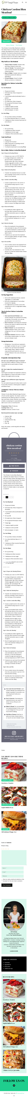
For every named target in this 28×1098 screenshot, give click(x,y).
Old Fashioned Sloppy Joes (8, 832)
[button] (22, 2)
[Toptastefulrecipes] (10, 2)
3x (12, 497)
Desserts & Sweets (7, 780)
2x (9, 497)
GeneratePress (20, 1093)
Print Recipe (19, 45)
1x (6, 497)
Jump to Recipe (10, 45)
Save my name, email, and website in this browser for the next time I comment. (13, 880)
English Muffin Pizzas (7, 807)
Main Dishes (6, 41)
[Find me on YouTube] (14, 1085)
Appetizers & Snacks (7, 804)
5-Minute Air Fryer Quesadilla (11, 1070)
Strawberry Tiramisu (7, 783)
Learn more (14, 951)
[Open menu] (14, 1096)
